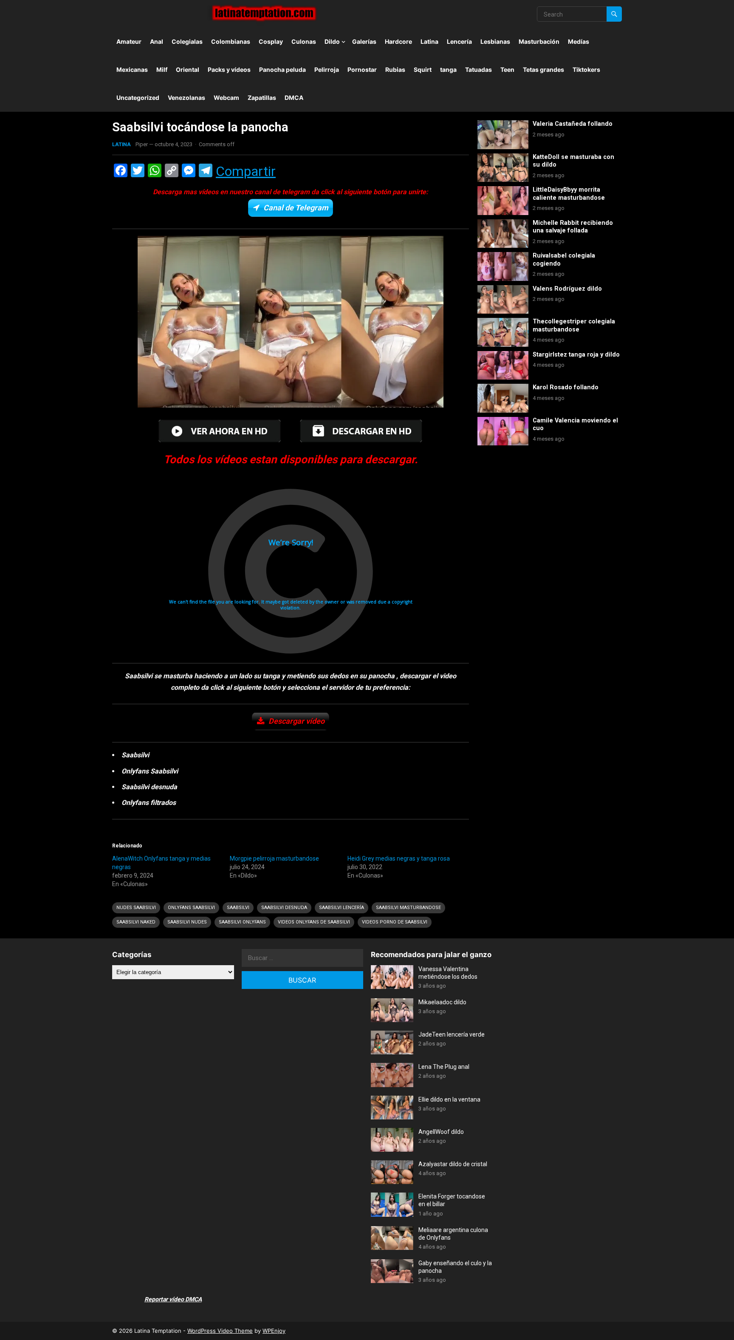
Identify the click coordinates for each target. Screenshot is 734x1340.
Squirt (423, 69)
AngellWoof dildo (441, 1131)
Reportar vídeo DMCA (173, 1299)
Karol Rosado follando (565, 387)
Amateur (128, 41)
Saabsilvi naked (135, 922)
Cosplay (271, 41)
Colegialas (187, 41)
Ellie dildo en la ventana (449, 1099)
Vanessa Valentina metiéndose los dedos (447, 973)
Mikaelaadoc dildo (442, 1002)
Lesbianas (495, 41)
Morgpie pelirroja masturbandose (274, 858)
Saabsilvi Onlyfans (242, 922)
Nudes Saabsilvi (136, 907)
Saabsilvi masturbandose (408, 907)
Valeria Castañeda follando (573, 123)
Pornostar (362, 69)
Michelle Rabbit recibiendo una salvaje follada (573, 227)
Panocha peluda (282, 69)
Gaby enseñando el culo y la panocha (455, 1267)
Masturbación (539, 41)
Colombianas (230, 41)
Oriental (187, 69)
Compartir (246, 171)
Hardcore (398, 41)
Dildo (332, 41)
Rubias (395, 69)
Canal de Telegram (295, 207)
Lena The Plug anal (443, 1066)
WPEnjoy (274, 1330)
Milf (161, 69)
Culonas (303, 41)
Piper (142, 144)
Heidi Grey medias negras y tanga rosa (398, 858)
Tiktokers (586, 69)
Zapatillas (262, 97)
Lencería (459, 41)
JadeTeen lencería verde (451, 1034)
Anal (156, 41)
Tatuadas (478, 69)
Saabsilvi (238, 907)
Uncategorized (137, 97)
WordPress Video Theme (220, 1330)
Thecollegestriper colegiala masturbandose (574, 325)
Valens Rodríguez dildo (567, 288)
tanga (448, 69)
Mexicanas (132, 69)
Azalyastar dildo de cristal (452, 1164)
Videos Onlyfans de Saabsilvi (314, 922)
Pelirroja (326, 69)
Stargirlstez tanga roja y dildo (576, 354)
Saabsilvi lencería (341, 907)
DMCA (294, 97)
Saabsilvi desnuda (284, 907)
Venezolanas (186, 97)
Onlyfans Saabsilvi (191, 907)
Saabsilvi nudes (187, 922)
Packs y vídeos (229, 69)
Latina (429, 41)
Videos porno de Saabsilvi (394, 922)
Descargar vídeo (296, 721)
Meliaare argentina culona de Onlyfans (453, 1234)
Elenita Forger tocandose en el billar (451, 1200)
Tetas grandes (543, 69)
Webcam (226, 97)
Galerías (364, 41)
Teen (507, 69)
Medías (578, 41)
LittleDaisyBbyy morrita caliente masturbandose (569, 193)
